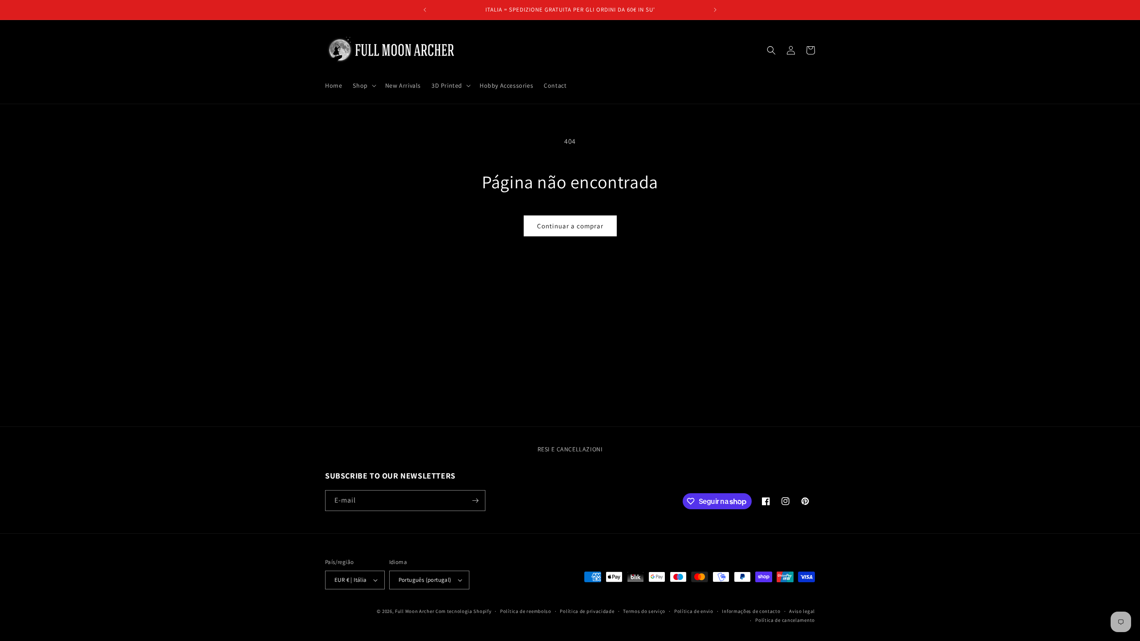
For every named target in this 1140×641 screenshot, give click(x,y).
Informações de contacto (751, 611)
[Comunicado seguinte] (715, 10)
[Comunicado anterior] (425, 10)
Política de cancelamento (785, 620)
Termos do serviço (644, 611)
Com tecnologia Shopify (463, 611)
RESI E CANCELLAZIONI (570, 449)
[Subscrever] (475, 500)
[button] (363, 85)
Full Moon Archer (414, 611)
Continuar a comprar (570, 226)
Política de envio (693, 611)
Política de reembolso (525, 611)
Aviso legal (802, 611)
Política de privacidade (587, 611)
